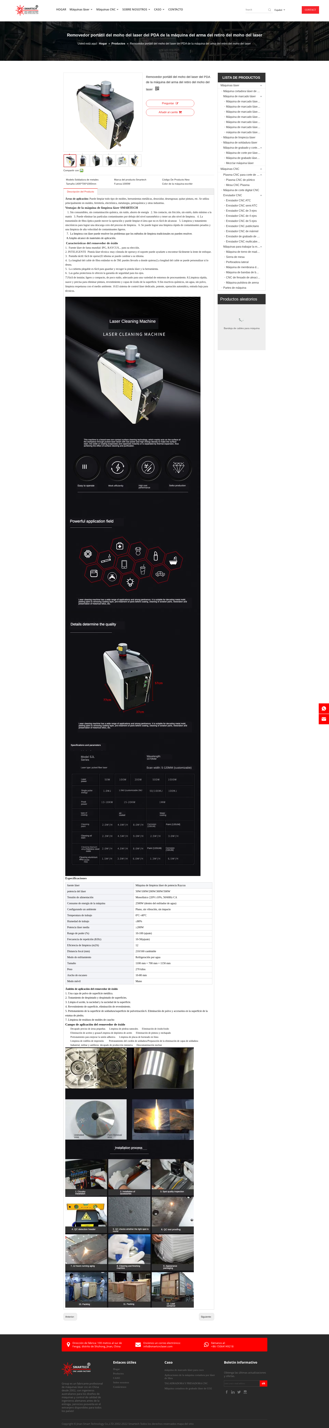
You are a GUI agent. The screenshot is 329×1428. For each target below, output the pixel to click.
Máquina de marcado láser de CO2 (245, 101)
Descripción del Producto (80, 191)
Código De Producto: (173, 179)
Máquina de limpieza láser (239, 137)
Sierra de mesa (235, 256)
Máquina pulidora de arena (242, 282)
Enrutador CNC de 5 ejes (241, 221)
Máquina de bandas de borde (244, 272)
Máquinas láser (80, 9)
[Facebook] (227, 1391)
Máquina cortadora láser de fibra (243, 91)
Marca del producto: (125, 179)
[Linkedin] (233, 1391)
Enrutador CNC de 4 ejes (241, 215)
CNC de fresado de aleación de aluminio (245, 277)
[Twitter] (239, 1391)
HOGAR (61, 9)
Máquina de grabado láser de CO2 (245, 157)
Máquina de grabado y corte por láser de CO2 (244, 147)
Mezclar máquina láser (240, 163)
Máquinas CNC (106, 9)
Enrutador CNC (232, 195)
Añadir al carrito (168, 112)
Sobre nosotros (121, 1382)
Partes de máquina (234, 287)
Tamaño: (70, 183)
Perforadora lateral (237, 262)
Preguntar (168, 103)
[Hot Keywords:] (269, 9)
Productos (118, 1373)
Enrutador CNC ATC (238, 200)
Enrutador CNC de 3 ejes (241, 210)
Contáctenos (119, 1387)
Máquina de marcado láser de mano (245, 122)
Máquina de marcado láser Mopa (245, 127)
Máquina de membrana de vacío (245, 267)
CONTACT (310, 10)
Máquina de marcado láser (239, 96)
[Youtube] (245, 1391)
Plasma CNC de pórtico (240, 179)
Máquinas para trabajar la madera (243, 246)
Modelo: (70, 179)
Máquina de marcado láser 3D (244, 111)
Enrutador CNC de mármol (242, 231)
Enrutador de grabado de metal (245, 236)
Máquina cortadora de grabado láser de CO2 (188, 1388)
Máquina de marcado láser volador (245, 116)
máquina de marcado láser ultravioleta (245, 132)
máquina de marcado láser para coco (184, 1370)
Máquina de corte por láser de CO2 (245, 152)
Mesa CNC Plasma (237, 185)
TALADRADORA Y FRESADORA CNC (186, 1383)
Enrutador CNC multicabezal (243, 241)
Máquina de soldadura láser (240, 142)
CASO (158, 9)
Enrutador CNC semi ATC (241, 205)
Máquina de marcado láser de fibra (245, 106)
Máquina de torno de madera (243, 251)
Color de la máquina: (173, 183)
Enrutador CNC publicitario (242, 226)
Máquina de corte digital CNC (241, 190)
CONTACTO (175, 9)
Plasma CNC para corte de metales (244, 174)
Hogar (116, 1369)
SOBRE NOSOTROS (135, 9)
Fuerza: (118, 183)
